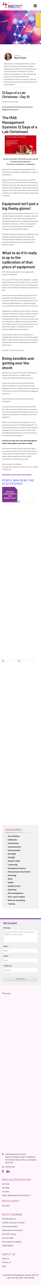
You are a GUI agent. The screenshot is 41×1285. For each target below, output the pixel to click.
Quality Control (14, 886)
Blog (4, 1266)
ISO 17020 (5, 1191)
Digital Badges (7, 1245)
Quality (11, 882)
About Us (5, 1258)
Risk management (15, 893)
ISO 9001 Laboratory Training (13, 1222)
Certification (13, 843)
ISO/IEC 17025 (14, 861)
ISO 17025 (5, 1184)
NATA (10, 879)
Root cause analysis (16, 897)
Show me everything (16, 900)
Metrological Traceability (12, 1242)
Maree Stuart (20, 57)
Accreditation (14, 836)
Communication (14, 847)
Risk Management (9, 1219)
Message (6, 928)
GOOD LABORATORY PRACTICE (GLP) (16, 1195)
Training (11, 904)
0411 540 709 (9, 1167)
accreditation (18, 182)
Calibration (12, 840)
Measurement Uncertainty (19, 872)
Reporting (12, 889)
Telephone (7, 966)
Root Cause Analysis (9, 1226)
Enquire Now (38, 19)
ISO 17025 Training (9, 1234)
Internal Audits (7, 1238)
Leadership (12, 864)
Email (6, 956)
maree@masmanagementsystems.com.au (17, 467)
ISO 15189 (12, 854)
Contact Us (6, 1262)
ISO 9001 (11, 857)
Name (6, 946)
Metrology (12, 875)
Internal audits (14, 850)
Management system (17, 868)
